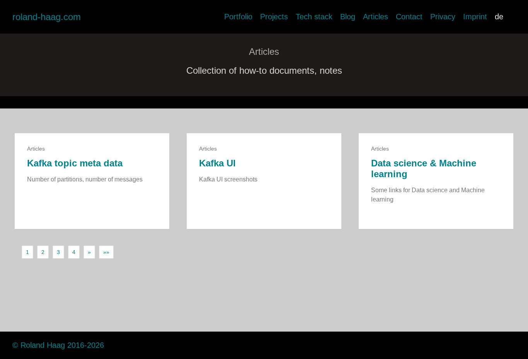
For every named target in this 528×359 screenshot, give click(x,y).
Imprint (475, 16)
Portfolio (238, 16)
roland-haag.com (46, 17)
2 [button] (42, 252)
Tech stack (314, 16)
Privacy (442, 16)
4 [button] (73, 252)
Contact (409, 16)
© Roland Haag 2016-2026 (58, 345)
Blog (347, 16)
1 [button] (27, 252)
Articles (375, 16)
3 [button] (58, 252)
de (499, 16)
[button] (89, 252)
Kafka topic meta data (75, 163)
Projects (274, 16)
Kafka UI (217, 163)
